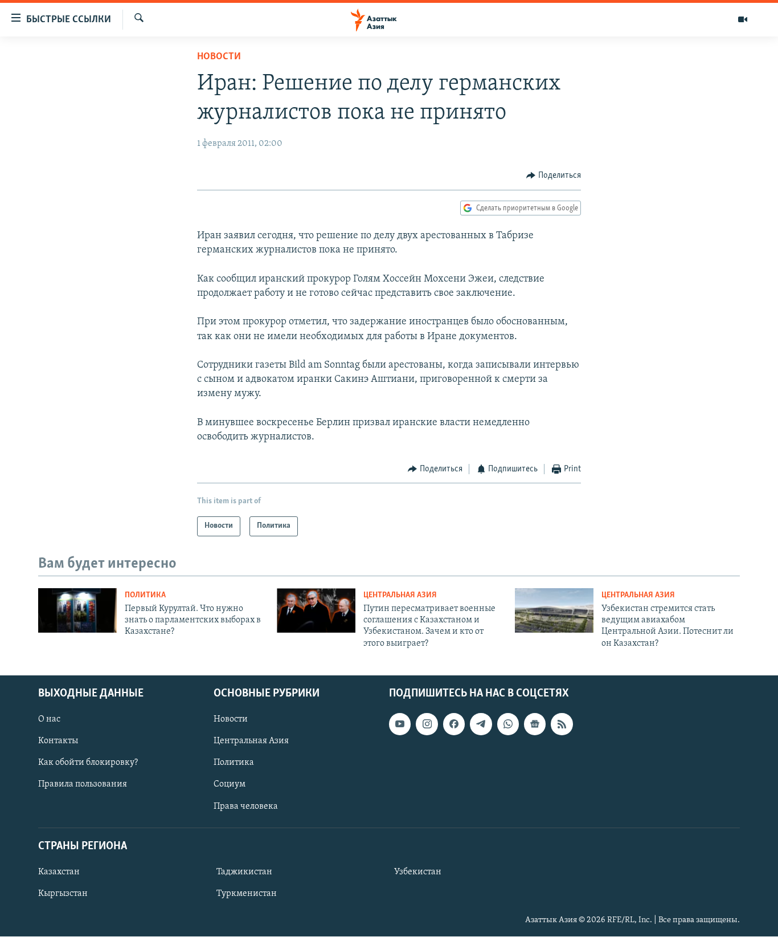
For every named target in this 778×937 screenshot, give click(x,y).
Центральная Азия (400, 595)
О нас (49, 719)
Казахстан (59, 872)
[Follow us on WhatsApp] (508, 724)
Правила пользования (82, 784)
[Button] (553, 175)
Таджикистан (244, 872)
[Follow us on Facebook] (454, 724)
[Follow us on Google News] (535, 724)
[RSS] (561, 724)
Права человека (246, 806)
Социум (229, 784)
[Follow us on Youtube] (400, 724)
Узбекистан (417, 872)
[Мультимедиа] (743, 19)
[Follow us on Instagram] (426, 724)
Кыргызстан (63, 893)
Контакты (58, 741)
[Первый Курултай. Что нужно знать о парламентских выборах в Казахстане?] (77, 610)
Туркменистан (246, 893)
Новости (219, 57)
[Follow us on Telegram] (481, 724)
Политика (145, 595)
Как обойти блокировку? (88, 763)
